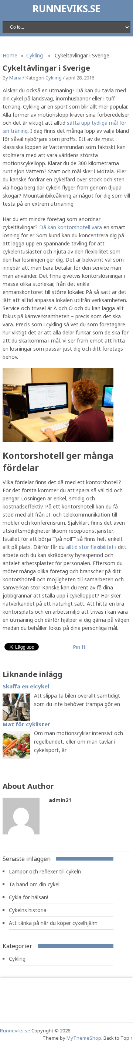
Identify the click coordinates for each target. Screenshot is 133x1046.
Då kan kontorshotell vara (71, 227)
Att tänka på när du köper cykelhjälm (53, 922)
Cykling (34, 55)
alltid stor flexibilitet (90, 546)
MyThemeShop (83, 1038)
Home (10, 55)
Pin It (79, 646)
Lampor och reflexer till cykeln (45, 871)
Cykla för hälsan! (28, 897)
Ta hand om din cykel (34, 884)
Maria (15, 77)
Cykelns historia (28, 910)
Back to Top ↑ (118, 1038)
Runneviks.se (66, 8)
